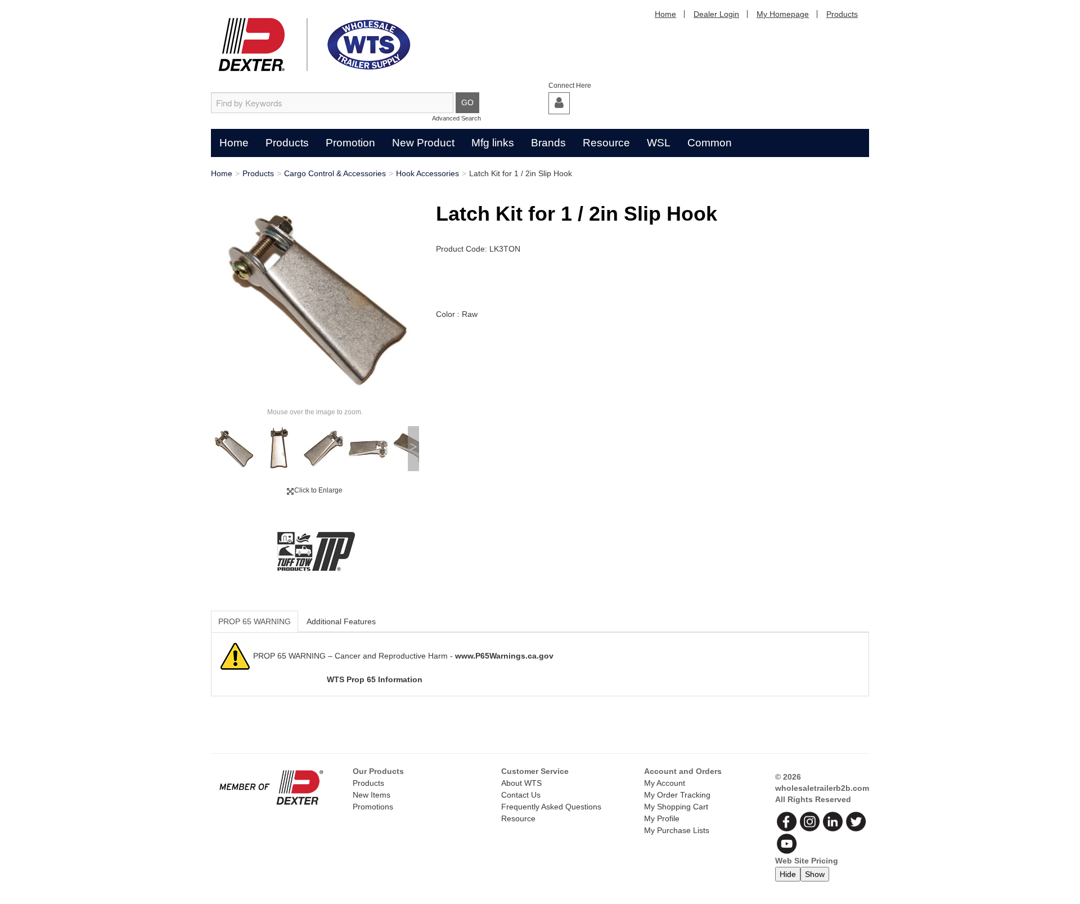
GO (467, 102)
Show (815, 874)
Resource (606, 143)
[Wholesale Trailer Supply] (315, 44)
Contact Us (521, 794)
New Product (423, 143)
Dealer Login (716, 14)
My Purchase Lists (676, 830)
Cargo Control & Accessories (335, 173)
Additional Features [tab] (341, 621)
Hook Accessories (427, 173)
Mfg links (492, 143)
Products (842, 14)
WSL (658, 143)
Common (709, 143)
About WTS (521, 782)
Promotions (373, 806)
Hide (788, 874)
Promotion (350, 143)
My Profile (662, 818)
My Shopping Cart (676, 806)
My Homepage (783, 14)
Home (665, 14)
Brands (548, 143)
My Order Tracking (677, 794)
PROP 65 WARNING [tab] (254, 621)
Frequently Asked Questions (551, 806)
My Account (664, 782)
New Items (371, 794)
